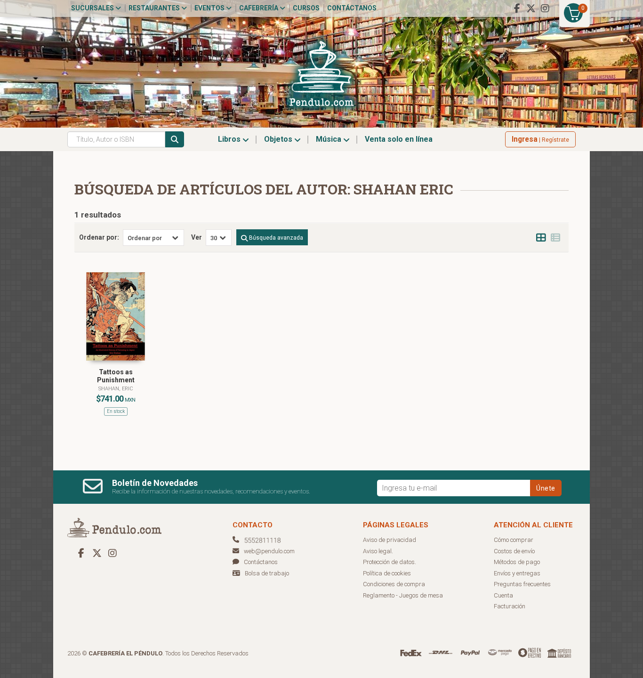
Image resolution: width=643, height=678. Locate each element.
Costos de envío (514, 551)
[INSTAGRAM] (545, 8)
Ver (196, 237)
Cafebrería (259, 8)
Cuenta (503, 595)
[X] (531, 8)
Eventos (210, 8)
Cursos (306, 8)
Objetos (279, 139)
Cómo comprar (513, 539)
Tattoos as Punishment (116, 376)
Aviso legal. (378, 551)
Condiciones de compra (394, 584)
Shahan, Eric (115, 389)
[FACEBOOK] (517, 8)
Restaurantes (155, 8)
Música (329, 139)
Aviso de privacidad (389, 539)
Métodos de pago (517, 561)
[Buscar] (174, 139)
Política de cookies (387, 573)
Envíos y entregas (517, 573)
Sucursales (93, 8)
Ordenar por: (99, 237)
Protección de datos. (389, 561)
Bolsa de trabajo (267, 573)
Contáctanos (352, 8)
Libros (230, 139)
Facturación (509, 606)
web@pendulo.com (269, 551)
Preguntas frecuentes (522, 584)
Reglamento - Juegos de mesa (403, 595)
